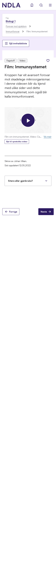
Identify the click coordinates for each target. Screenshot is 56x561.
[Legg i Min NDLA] (48, 60)
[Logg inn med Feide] (31, 5)
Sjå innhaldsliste (18, 43)
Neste (44, 211)
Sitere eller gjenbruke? (20, 180)
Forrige (13, 211)
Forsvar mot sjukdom (16, 26)
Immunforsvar (13, 31)
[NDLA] (11, 5)
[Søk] (41, 5)
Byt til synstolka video (16, 141)
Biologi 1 (10, 21)
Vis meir (47, 136)
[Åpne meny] (50, 5)
